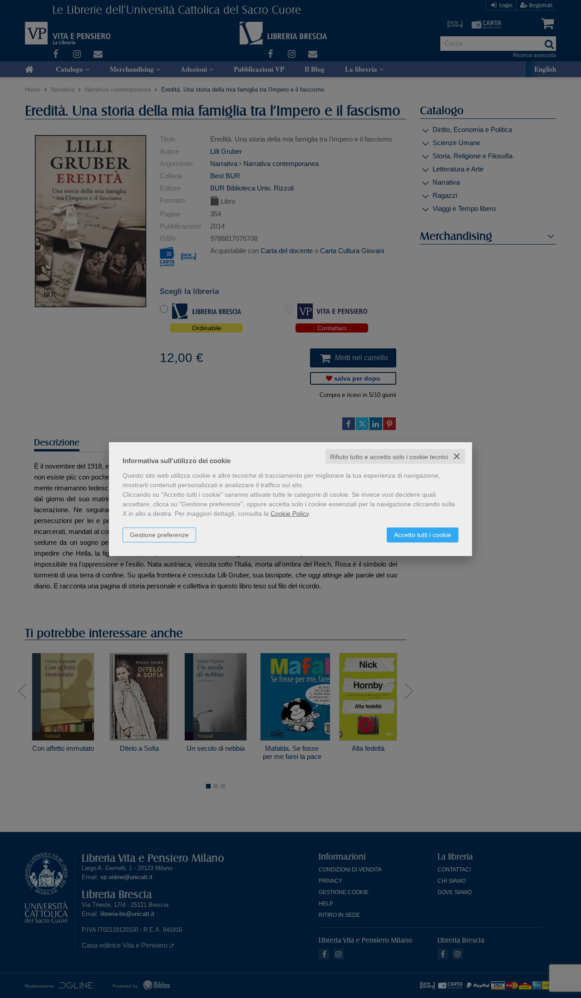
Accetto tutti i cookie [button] (422, 534)
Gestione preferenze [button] (159, 534)
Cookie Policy (290, 513)
